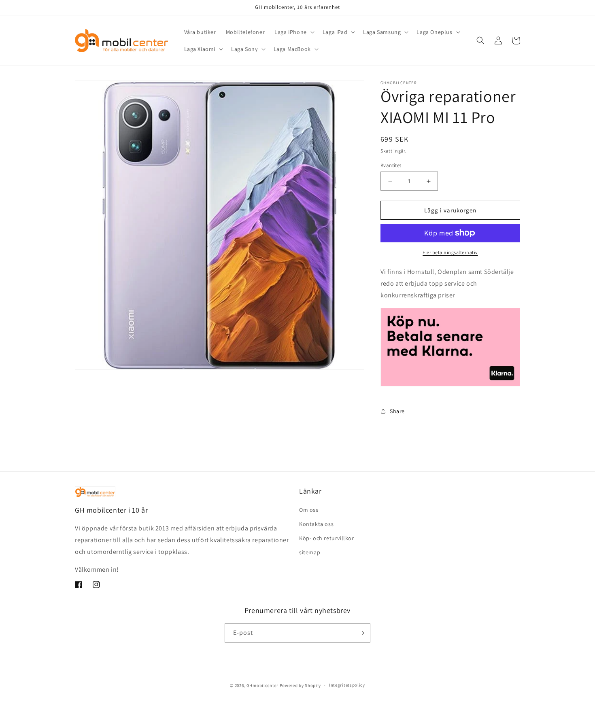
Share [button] (397, 411)
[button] (294, 31)
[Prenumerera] (361, 633)
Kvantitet (391, 165)
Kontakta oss (316, 524)
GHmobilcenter (262, 685)
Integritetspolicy (347, 685)
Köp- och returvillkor (326, 538)
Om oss (309, 509)
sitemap (309, 552)
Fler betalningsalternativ (450, 252)
